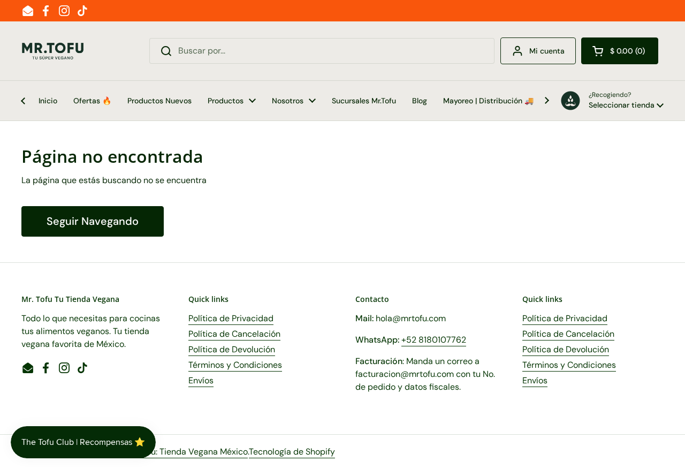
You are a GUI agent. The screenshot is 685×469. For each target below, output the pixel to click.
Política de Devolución (231, 349)
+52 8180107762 (433, 339)
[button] (619, 50)
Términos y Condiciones (235, 364)
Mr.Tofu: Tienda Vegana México (188, 451)
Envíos (201, 380)
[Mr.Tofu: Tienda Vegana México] (53, 51)
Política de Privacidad (230, 318)
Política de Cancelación (234, 333)
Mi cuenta (547, 51)
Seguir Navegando (93, 221)
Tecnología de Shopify (292, 451)
